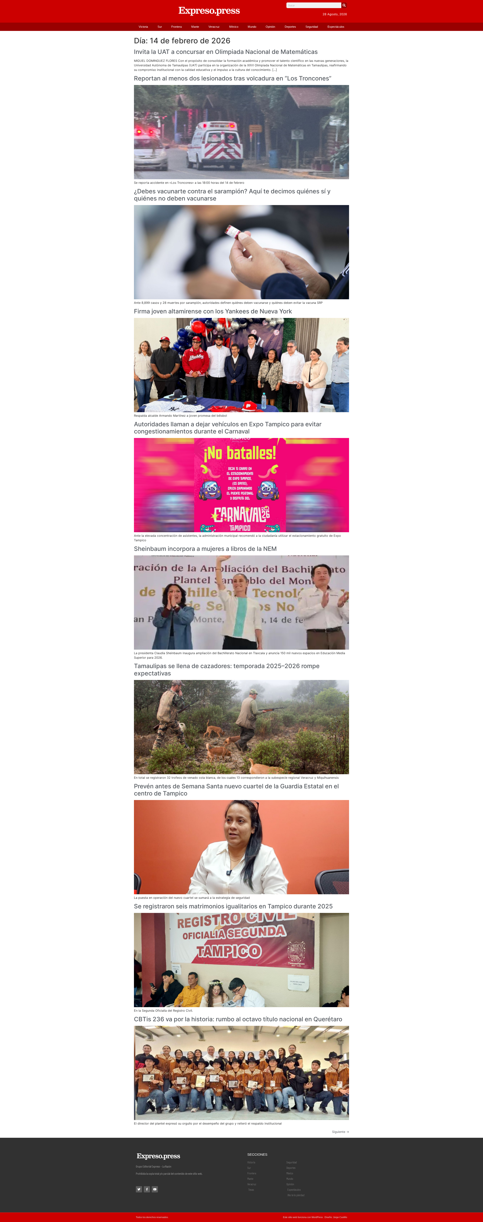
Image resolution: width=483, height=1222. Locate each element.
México (233, 26)
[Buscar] (344, 5)
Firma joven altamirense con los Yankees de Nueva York (213, 311)
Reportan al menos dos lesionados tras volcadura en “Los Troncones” (232, 78)
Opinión (270, 26)
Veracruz (214, 26)
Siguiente (340, 1132)
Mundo (252, 26)
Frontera (176, 26)
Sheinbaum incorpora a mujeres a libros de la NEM (205, 548)
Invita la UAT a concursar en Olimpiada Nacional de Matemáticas (226, 51)
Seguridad (311, 26)
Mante (195, 26)
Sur (160, 26)
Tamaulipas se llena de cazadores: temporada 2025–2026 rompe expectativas (227, 669)
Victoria (143, 26)
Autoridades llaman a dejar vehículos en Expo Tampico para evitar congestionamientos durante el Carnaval (227, 427)
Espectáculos (336, 26)
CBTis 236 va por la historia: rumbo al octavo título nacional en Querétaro (238, 1019)
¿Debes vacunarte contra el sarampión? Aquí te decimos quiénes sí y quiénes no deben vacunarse (232, 195)
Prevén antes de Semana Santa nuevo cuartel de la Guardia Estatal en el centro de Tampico (236, 790)
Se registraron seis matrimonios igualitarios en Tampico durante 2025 (233, 906)
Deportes (290, 26)
